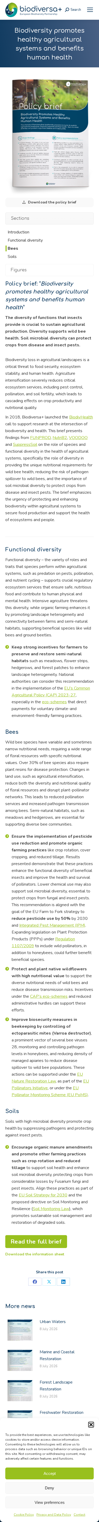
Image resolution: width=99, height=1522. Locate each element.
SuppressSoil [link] (25, 444)
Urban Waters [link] (53, 1322)
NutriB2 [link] (60, 438)
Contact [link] (79, 1515)
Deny (49, 1488)
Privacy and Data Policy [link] (53, 1515)
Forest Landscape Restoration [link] (56, 1385)
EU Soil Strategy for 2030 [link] (43, 1195)
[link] (90, 9)
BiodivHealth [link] (81, 417)
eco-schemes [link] (54, 702)
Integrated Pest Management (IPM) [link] (52, 925)
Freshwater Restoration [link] (61, 1412)
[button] (91, 1424)
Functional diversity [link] (24, 240)
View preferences (50, 1502)
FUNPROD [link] (40, 438)
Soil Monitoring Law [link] (51, 1209)
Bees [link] (12, 248)
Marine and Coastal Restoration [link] (57, 1355)
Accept (50, 1473)
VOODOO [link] (78, 438)
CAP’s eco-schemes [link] (49, 996)
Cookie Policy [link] (24, 1515)
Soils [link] (11, 257)
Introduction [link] (17, 232)
